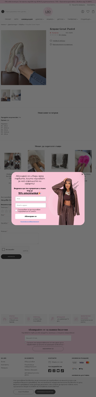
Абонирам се (31, 216)
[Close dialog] (82, 174)
